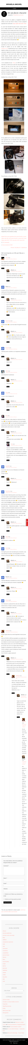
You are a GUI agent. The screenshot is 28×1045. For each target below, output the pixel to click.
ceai (4, 946)
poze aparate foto (11, 236)
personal (21, 15)
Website (5, 888)
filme (4, 959)
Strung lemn (5, 1012)
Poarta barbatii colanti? (15, 1026)
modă (4, 963)
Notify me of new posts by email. (13, 899)
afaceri (4, 931)
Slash (7, 370)
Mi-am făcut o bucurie (17, 13)
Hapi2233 (7, 466)
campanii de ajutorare (8, 942)
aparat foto (4, 236)
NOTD (4, 966)
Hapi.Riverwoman (7, 1006)
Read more (15, 1043)
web (4, 981)
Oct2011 (4, 14)
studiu (4, 974)
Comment (6, 865)
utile (4, 979)
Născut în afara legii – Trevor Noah (16, 1033)
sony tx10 (22, 240)
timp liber (5, 977)
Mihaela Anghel (14, 4)
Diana (7, 257)
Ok (11, 1043)
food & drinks (6, 961)
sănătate (5, 970)
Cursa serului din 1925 (7, 245)
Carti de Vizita (6, 999)
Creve (7, 548)
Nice (6, 415)
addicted (7, 630)
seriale (4, 972)
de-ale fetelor (6, 955)
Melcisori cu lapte (19, 1022)
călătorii (4, 939)
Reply (3, 268)
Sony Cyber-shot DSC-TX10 (19, 23)
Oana (7, 392)
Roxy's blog (8, 320)
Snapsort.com (4, 48)
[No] (26, 1041)
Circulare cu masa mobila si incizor (11, 1001)
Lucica (4, 1024)
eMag (14, 62)
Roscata (7, 347)
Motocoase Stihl (6, 1010)
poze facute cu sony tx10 (17, 238)
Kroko (4, 1008)
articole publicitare (7, 933)
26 (4, 13)
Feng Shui (5, 1004)
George (7, 600)
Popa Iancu (8, 491)
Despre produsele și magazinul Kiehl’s (16, 1024)
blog (4, 937)
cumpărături (16, 15)
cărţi (4, 944)
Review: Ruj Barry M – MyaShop (18, 247)
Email (5, 883)
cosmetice (5, 950)
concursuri (5, 948)
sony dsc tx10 (16, 240)
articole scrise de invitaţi (8, 935)
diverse (4, 957)
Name (5, 878)
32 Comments (6, 242)
